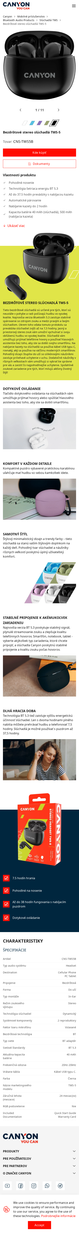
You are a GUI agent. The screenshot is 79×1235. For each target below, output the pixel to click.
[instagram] (33, 1185)
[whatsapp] (47, 1185)
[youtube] (7, 1185)
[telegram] (60, 1185)
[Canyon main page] (16, 6)
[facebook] (20, 1185)
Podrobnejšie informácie (58, 1216)
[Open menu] (74, 6)
